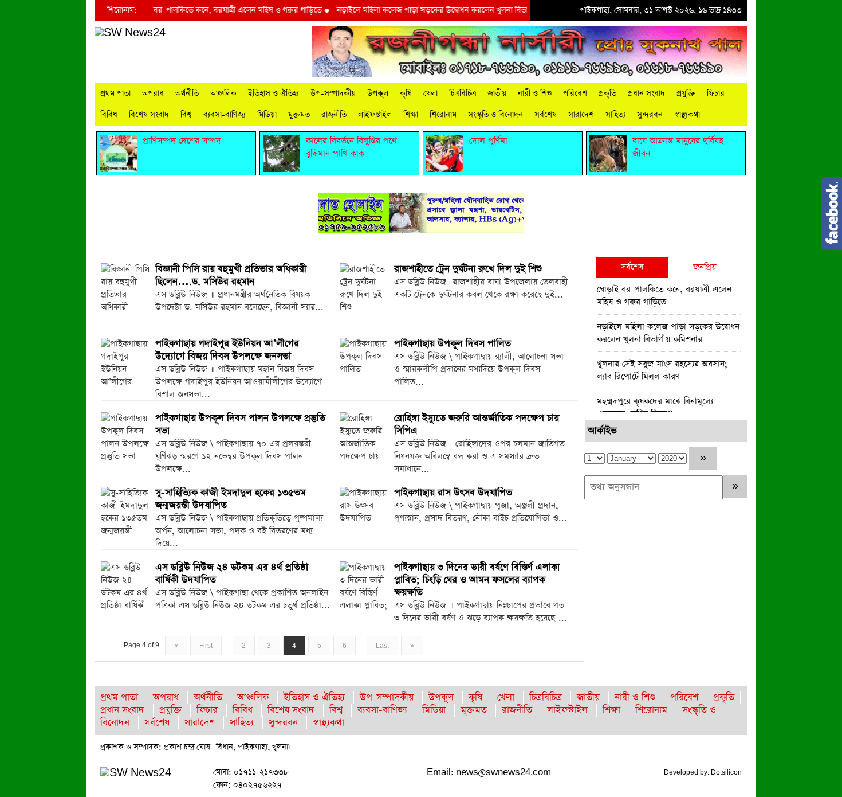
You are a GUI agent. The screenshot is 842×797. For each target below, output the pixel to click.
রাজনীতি (334, 114)
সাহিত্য (615, 114)
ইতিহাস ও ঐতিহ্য (273, 93)
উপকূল (377, 93)
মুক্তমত (299, 114)
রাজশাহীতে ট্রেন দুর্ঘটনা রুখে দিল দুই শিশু (468, 269)
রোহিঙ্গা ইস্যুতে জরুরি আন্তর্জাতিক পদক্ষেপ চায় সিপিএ (476, 424)
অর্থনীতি (187, 93)
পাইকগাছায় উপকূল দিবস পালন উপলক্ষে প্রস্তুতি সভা (240, 424)
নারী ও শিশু (535, 93)
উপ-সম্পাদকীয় (333, 93)
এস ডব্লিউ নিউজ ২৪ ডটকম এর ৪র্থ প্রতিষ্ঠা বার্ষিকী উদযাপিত (231, 574)
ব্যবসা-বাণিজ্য (224, 114)
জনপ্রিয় (704, 267)
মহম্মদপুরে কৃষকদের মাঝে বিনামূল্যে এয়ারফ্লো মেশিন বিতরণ (655, 407)
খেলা (430, 93)
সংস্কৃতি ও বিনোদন (495, 114)
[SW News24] (130, 32)
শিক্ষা (410, 114)
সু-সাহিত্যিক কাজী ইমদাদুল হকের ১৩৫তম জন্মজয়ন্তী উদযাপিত (230, 499)
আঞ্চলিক (223, 93)
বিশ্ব (186, 114)
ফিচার (716, 93)
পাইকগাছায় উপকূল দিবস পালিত (452, 343)
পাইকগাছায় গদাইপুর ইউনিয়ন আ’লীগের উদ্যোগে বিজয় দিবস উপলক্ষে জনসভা (227, 350)
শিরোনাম (443, 114)
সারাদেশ (581, 114)
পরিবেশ (575, 93)
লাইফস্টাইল (375, 114)
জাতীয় (496, 93)
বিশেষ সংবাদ (149, 114)
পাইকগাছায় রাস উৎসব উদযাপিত (453, 492)
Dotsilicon (726, 772)
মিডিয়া (267, 114)
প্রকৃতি (607, 93)
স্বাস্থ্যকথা (687, 114)
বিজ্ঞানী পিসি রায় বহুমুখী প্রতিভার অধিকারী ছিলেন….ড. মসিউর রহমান (230, 275)
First (206, 646)
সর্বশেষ (545, 114)
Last (382, 646)
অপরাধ (153, 93)
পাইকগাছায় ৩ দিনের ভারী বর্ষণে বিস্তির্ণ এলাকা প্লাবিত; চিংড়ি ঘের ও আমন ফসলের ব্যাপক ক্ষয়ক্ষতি (477, 580)
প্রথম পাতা (115, 93)
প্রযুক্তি (685, 93)
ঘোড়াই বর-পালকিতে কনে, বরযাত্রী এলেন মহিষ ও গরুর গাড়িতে (210, 10)
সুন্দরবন (650, 114)
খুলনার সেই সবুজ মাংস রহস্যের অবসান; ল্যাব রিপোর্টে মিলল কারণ (662, 370)
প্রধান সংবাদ (646, 93)
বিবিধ (108, 114)
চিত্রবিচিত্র (462, 93)
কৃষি (406, 93)
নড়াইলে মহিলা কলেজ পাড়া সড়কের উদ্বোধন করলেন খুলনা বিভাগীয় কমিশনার (436, 10)
